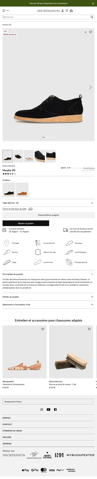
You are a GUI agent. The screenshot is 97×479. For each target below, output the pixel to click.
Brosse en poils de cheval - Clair (62, 384)
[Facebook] (55, 409)
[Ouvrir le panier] (71, 10)
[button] (48, 174)
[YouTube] (48, 409)
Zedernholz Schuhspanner (14, 384)
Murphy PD (7, 25)
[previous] (6, 87)
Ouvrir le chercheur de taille (14, 209)
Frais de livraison (88, 168)
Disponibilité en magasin (48, 215)
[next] (90, 87)
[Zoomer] (85, 32)
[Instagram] (41, 409)
